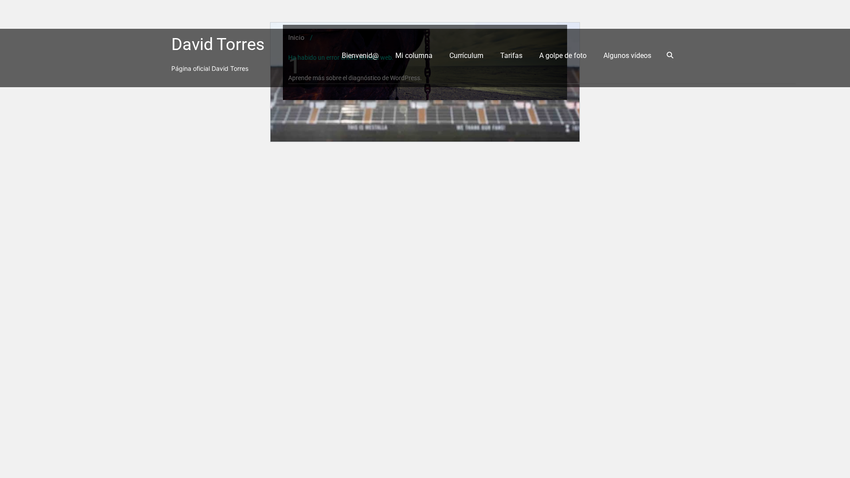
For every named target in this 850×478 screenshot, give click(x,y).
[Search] (671, 55)
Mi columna (414, 55)
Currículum (466, 55)
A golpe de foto (563, 55)
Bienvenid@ (360, 55)
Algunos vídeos (627, 55)
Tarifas (511, 55)
